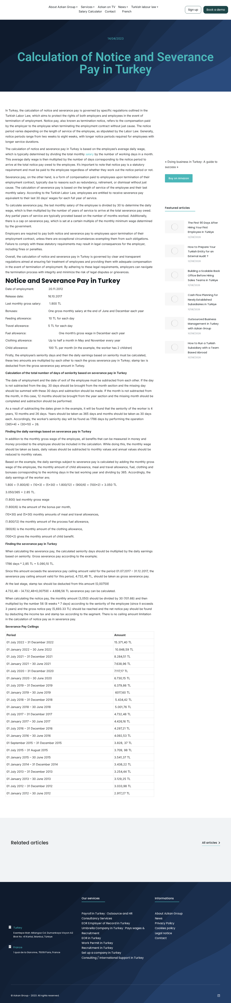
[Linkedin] (218, 995)
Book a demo (215, 10)
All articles (209, 843)
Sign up (193, 10)
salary (90, 154)
